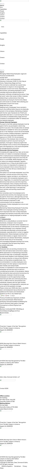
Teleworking (7, 83)
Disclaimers (17, 466)
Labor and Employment (13, 79)
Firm (1, 7)
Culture (2, 15)
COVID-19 (3, 79)
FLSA (20, 81)
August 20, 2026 (4, 347)
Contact (2, 18)
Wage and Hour (16, 83)
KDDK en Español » (7, 466)
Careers (2, 16)
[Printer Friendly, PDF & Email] (7, 295)
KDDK (11, 330)
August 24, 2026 (4, 330)
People (2, 11)
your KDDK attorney (15, 288)
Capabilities (3, 9)
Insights (2, 13)
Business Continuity (6, 81)
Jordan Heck (4, 77)
